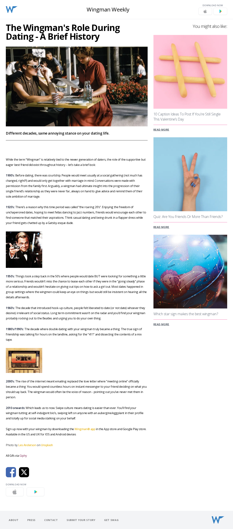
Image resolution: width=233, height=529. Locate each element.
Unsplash (47, 445)
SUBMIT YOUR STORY (81, 520)
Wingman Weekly (108, 9)
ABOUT (14, 520)
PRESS (31, 520)
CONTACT (51, 520)
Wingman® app (84, 429)
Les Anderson (27, 445)
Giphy (23, 456)
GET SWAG (111, 520)
